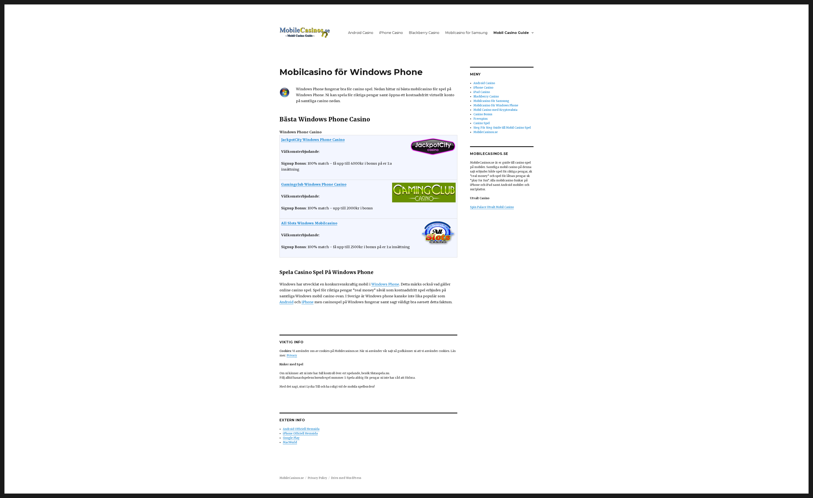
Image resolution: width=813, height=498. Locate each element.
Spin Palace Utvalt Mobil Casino (492, 207)
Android (286, 302)
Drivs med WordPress (346, 478)
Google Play (291, 438)
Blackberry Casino (424, 33)
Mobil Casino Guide (511, 33)
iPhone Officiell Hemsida (300, 433)
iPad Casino (481, 92)
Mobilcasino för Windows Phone (495, 105)
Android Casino (360, 33)
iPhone (307, 302)
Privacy (292, 355)
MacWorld (290, 442)
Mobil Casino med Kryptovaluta (495, 110)
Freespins (480, 119)
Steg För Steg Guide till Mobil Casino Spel (502, 127)
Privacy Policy (317, 478)
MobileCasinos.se (485, 132)
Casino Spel (481, 123)
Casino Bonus (482, 114)
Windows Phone (385, 284)
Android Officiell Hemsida (301, 429)
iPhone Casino (391, 33)
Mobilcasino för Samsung (466, 33)
